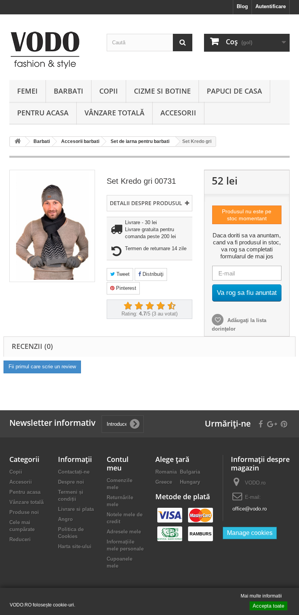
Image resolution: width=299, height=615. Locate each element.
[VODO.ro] (52, 50)
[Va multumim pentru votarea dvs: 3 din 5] (149, 306)
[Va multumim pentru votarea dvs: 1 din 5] (127, 306)
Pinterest (125, 288)
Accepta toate (268, 606)
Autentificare (270, 6)
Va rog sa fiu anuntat (247, 292)
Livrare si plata (76, 509)
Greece (163, 482)
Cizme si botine (162, 91)
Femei (27, 91)
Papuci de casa (234, 91)
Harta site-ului (74, 546)
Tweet (122, 274)
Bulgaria (190, 472)
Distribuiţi (152, 274)
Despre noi (71, 482)
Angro (65, 519)
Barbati (68, 91)
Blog (242, 6)
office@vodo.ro (249, 509)
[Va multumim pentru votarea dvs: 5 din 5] (171, 306)
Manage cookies (250, 533)
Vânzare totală (114, 112)
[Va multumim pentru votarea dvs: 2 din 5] (138, 306)
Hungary (190, 482)
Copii (108, 91)
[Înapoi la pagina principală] (17, 141)
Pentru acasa (43, 112)
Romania (166, 472)
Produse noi (24, 512)
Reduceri (20, 539)
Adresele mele (124, 532)
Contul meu (117, 463)
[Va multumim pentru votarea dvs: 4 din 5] (160, 306)
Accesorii (178, 112)
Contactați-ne (74, 472)
